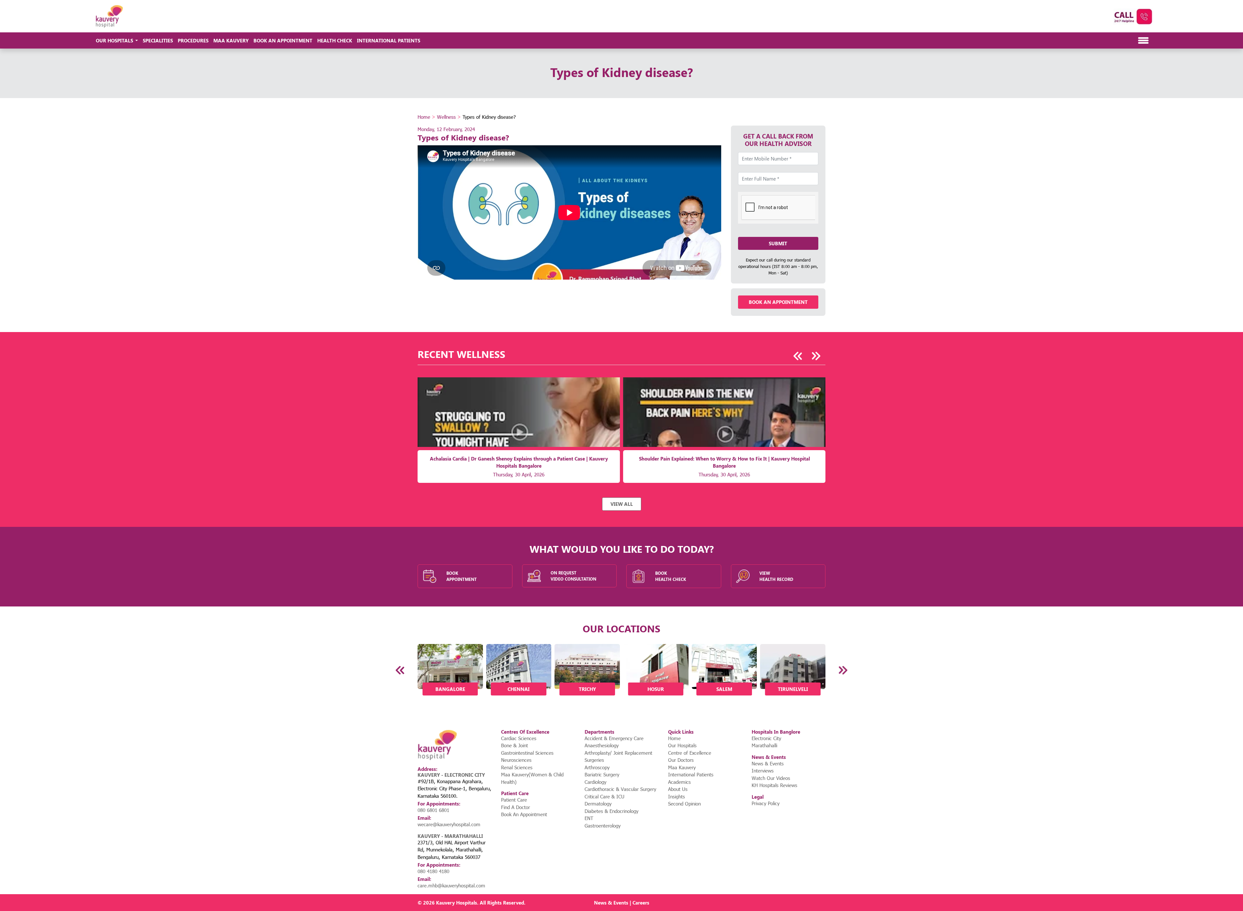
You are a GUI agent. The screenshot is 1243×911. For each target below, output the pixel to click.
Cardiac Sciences (518, 738)
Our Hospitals (682, 745)
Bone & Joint (514, 745)
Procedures (193, 40)
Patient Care (514, 799)
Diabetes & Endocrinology (611, 811)
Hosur (655, 689)
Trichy (587, 689)
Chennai (519, 689)
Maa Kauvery (231, 40)
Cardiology (595, 782)
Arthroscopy (597, 767)
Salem (724, 689)
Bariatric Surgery (602, 774)
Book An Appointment (282, 40)
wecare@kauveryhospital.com (449, 824)
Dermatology (598, 803)
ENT (589, 818)
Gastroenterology (603, 825)
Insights (676, 796)
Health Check (334, 40)
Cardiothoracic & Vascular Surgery (620, 789)
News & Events (768, 763)
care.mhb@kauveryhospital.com (451, 885)
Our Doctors (681, 760)
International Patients (388, 40)
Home (424, 117)
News (600, 902)
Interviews (763, 770)
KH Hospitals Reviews (774, 785)
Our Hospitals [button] (115, 40)
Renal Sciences (516, 767)
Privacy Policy (765, 803)
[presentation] (798, 356)
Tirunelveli (793, 689)
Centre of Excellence (689, 753)
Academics (679, 782)
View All (621, 504)
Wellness (446, 117)
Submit (778, 243)
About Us (678, 789)
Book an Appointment (778, 302)
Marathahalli (764, 745)
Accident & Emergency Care (614, 738)
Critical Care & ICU (604, 796)
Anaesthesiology (602, 745)
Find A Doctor (515, 807)
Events (620, 902)
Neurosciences (516, 760)
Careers (641, 902)
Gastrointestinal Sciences (527, 753)
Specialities (158, 40)
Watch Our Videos (771, 778)
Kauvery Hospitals (456, 902)
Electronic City (766, 738)
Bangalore (450, 689)
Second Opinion (684, 803)
